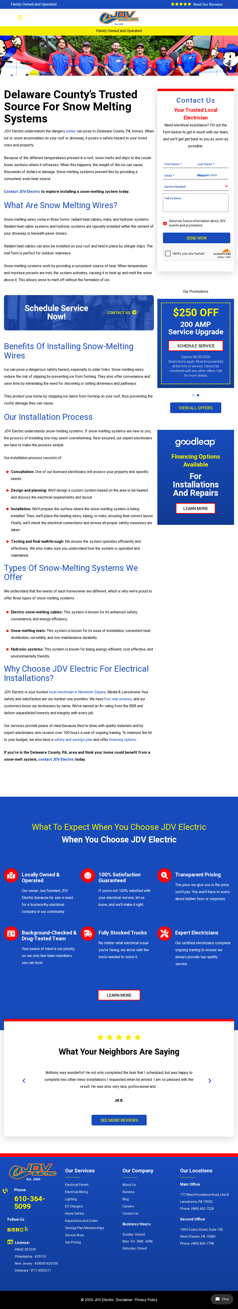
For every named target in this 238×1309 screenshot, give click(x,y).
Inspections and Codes (81, 1220)
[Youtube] (21, 1230)
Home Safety (74, 1213)
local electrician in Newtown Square (77, 692)
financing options (122, 740)
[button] (193, 395)
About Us (129, 1184)
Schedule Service (196, 346)
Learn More (195, 508)
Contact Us (130, 1213)
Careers (128, 1206)
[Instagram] (9, 1230)
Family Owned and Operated (33, 4)
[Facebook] (17, 1230)
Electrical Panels (77, 1184)
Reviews (128, 1192)
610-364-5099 (29, 1202)
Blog (125, 1199)
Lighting (71, 1199)
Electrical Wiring (76, 1192)
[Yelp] (26, 1229)
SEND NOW (196, 238)
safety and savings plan (73, 740)
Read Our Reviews (208, 4)
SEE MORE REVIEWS (119, 1120)
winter (71, 131)
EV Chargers (74, 1206)
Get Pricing (73, 1242)
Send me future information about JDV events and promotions (197, 223)
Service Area (74, 1235)
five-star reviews (118, 699)
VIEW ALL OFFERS (196, 408)
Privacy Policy (146, 1300)
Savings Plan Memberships (84, 1228)
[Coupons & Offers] (181, 4)
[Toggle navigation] (19, 18)
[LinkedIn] (13, 1230)
